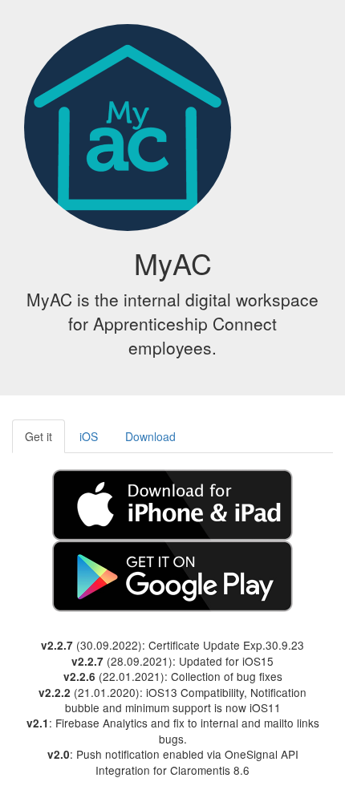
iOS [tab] (88, 436)
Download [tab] (150, 436)
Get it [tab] (38, 436)
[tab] (172, 502)
